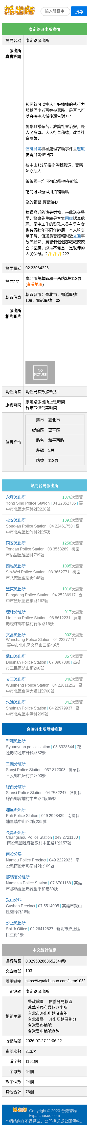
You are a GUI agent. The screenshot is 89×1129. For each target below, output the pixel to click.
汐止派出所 (16, 923)
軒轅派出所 (16, 741)
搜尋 (79, 12)
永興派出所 (16, 497)
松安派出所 (16, 520)
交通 (77, 236)
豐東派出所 (16, 589)
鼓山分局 (14, 900)
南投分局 (14, 854)
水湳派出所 (16, 702)
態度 (81, 149)
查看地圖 (35, 284)
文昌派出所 (16, 635)
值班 (29, 149)
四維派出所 (16, 566)
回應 (69, 218)
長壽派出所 (16, 833)
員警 (37, 149)
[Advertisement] (55, 72)
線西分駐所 (16, 787)
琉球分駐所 (16, 612)
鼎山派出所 (16, 656)
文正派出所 (16, 679)
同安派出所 (16, 543)
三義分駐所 (16, 764)
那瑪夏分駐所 (18, 877)
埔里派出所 (16, 810)
